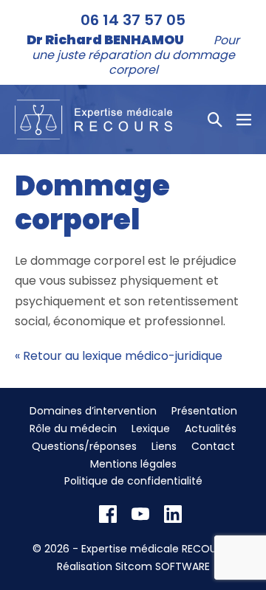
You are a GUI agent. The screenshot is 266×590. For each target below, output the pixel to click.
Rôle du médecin (73, 428)
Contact (213, 446)
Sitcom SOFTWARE (162, 566)
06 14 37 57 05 (133, 20)
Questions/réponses (84, 446)
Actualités (210, 428)
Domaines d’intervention (93, 410)
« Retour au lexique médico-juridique (118, 355)
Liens (164, 446)
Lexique (151, 428)
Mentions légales (133, 464)
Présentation (204, 410)
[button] (215, 119)
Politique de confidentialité (133, 480)
